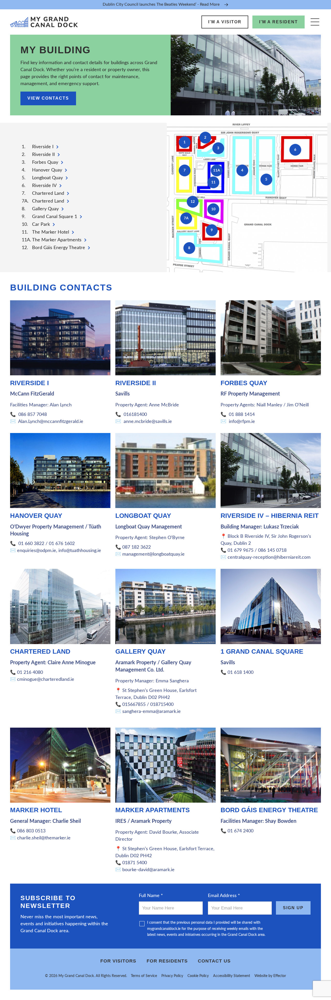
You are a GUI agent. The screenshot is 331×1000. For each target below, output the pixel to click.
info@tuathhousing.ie (79, 550)
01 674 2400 (240, 831)
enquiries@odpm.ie (36, 550)
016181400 (135, 414)
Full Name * (151, 895)
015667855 (134, 704)
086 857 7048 (32, 414)
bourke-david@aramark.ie (148, 870)
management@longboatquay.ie (153, 554)
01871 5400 (135, 863)
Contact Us (214, 961)
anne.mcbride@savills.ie (148, 421)
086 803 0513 (32, 831)
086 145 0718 (273, 550)
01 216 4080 (30, 672)
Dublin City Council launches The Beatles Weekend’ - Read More (161, 4)
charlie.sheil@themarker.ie (44, 838)
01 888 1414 (242, 414)
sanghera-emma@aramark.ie (151, 711)
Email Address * (224, 895)
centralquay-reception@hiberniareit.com (269, 557)
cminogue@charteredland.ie (45, 679)
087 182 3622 (137, 547)
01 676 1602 (62, 543)
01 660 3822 (30, 543)
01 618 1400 (240, 672)
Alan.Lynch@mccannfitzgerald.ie (50, 421)
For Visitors (118, 961)
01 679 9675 (239, 550)
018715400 (162, 704)
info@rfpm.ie (242, 421)
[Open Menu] (315, 22)
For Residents (167, 961)
